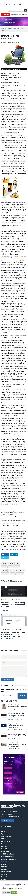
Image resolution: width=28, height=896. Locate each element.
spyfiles (20, 345)
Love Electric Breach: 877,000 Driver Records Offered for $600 (17, 735)
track (9, 383)
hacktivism (8, 219)
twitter (6, 557)
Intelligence (11, 729)
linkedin (15, 554)
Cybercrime (10, 563)
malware (19, 95)
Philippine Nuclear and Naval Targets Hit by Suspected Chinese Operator (16, 725)
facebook (6, 554)
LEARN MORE (7, 820)
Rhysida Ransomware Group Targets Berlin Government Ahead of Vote (13, 605)
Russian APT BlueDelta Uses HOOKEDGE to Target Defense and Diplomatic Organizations (13, 635)
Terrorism (4, 874)
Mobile (3, 864)
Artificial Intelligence (8, 854)
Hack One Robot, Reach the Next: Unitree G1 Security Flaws (17, 705)
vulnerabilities (21, 92)
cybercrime (16, 217)
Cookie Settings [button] (6, 892)
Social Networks (6, 872)
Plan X (18, 381)
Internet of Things (7, 856)
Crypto (3, 879)
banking (3, 264)
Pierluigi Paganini (7, 42)
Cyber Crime (11, 719)
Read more (5, 610)
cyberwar (24, 219)
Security (10, 748)
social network (17, 270)
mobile (19, 283)
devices (3, 131)
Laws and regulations (8, 859)
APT (2, 839)
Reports (4, 866)
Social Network (5, 574)
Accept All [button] (14, 892)
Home (3, 28)
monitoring (3, 227)
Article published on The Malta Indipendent (11, 74)
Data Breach (11, 738)
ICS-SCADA (4, 877)
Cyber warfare (6, 836)
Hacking (10, 709)
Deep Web (4, 844)
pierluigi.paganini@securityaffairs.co (11, 816)
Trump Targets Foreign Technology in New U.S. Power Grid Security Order (17, 744)
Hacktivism (4, 567)
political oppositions (13, 394)
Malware (9, 28)
